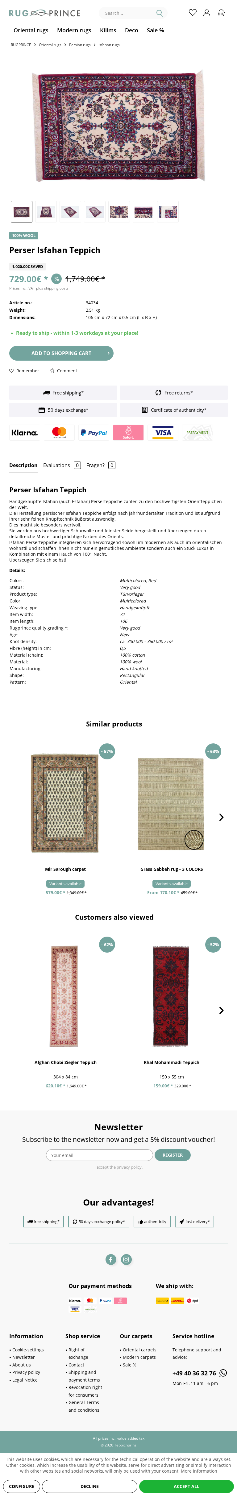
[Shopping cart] (221, 12)
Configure (21, 1486)
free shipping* (47, 1221)
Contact (76, 1365)
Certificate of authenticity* (178, 410)
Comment (66, 371)
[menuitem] (31, 30)
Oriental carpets (139, 1350)
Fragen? (99, 465)
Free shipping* (67, 393)
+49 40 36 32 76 (195, 1373)
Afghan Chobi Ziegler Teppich (66, 1062)
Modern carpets (139, 1357)
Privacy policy (26, 1372)
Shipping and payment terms (84, 1376)
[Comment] (118, 259)
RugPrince (21, 44)
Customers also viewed (114, 917)
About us (21, 1365)
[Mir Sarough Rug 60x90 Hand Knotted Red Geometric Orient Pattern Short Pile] (65, 803)
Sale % (129, 1365)
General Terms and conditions (84, 1406)
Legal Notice (25, 1380)
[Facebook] (111, 1259)
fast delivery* (197, 1221)
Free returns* (178, 393)
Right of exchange (78, 1353)
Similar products (114, 723)
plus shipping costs (52, 288)
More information (199, 1471)
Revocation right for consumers (85, 1391)
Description (23, 465)
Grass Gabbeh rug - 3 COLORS (171, 869)
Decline (90, 1486)
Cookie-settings (28, 1350)
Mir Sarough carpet (65, 869)
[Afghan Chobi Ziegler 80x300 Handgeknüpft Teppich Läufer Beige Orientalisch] (65, 996)
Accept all (186, 1486)
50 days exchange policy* (102, 1221)
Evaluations (61, 465)
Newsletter (23, 1357)
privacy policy (129, 1167)
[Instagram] (126, 1259)
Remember (27, 371)
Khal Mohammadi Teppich (171, 1062)
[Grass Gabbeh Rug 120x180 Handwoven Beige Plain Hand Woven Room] (171, 803)
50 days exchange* (67, 410)
